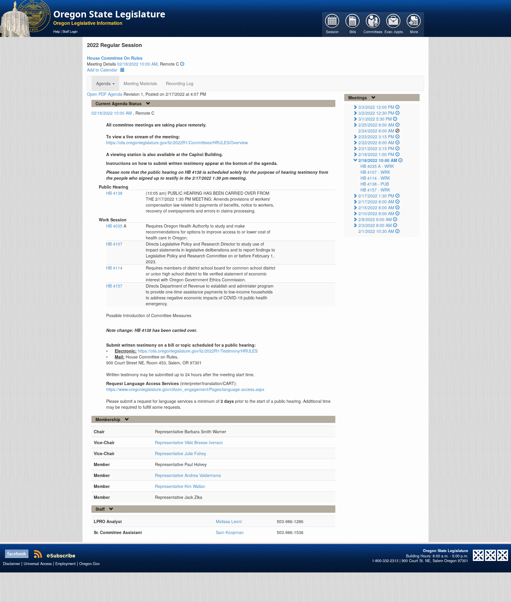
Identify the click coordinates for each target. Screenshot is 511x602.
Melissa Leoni (229, 521)
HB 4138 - (374, 184)
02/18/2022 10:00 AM (137, 64)
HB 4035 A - (377, 166)
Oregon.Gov (89, 563)
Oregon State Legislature (109, 14)
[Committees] (373, 24)
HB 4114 (114, 268)
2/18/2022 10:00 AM (377, 160)
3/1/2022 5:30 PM (375, 119)
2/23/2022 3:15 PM (376, 136)
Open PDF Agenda (104, 94)
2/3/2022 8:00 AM (375, 225)
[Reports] (414, 24)
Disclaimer (11, 563)
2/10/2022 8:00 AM (376, 213)
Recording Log (179, 83)
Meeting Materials (140, 83)
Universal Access (38, 563)
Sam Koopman (230, 532)
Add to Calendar (102, 70)
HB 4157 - (375, 190)
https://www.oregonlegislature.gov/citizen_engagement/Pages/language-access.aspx (185, 389)
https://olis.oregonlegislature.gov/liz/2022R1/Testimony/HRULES (198, 351)
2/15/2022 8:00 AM (376, 207)
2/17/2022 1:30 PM (376, 196)
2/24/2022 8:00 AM (376, 131)
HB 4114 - (375, 178)
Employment (65, 563)
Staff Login (69, 31)
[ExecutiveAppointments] (393, 24)
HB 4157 (114, 286)
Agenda (104, 83)
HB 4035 (115, 226)
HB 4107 (114, 244)
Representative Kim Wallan (180, 486)
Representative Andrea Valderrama (188, 475)
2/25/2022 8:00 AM (376, 125)
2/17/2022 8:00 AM (376, 202)
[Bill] (352, 24)
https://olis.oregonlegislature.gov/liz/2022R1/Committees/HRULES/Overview (177, 142)
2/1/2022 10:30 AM (376, 231)
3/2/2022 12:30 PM (376, 113)
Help (56, 31)
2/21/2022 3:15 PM (376, 148)
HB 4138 (114, 193)
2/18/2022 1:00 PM (376, 154)
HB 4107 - (375, 172)
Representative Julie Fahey (180, 453)
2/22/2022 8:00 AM (376, 142)
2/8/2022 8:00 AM (375, 219)
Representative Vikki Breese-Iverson (189, 442)
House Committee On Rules (115, 58)
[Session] (332, 24)
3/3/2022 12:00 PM (376, 107)
